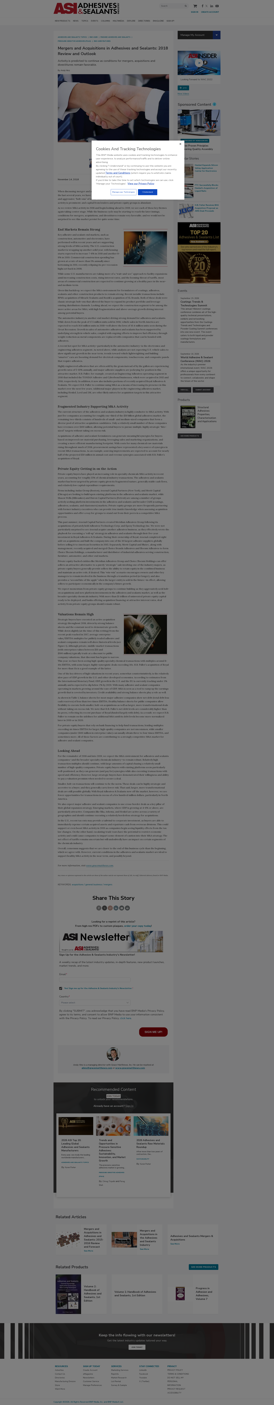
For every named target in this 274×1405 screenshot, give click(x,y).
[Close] (180, 144)
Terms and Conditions (117, 173)
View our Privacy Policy (141, 183)
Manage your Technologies (123, 192)
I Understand (147, 192)
